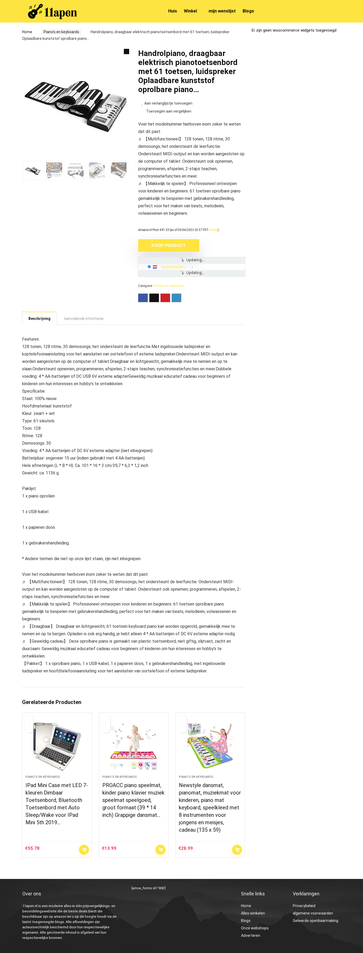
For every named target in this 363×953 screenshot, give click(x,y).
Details (213, 230)
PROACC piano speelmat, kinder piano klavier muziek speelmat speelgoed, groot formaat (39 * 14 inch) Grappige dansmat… (133, 800)
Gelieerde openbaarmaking (315, 920)
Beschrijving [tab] (39, 318)
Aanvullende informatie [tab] (84, 318)
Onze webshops (255, 928)
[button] (126, 51)
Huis (172, 11)
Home (27, 32)
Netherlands (172, 266)
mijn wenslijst (222, 11)
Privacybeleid (304, 906)
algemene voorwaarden (313, 913)
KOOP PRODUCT (168, 245)
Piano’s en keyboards (61, 32)
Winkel (190, 11)
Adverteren (250, 935)
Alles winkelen (253, 913)
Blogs (248, 11)
